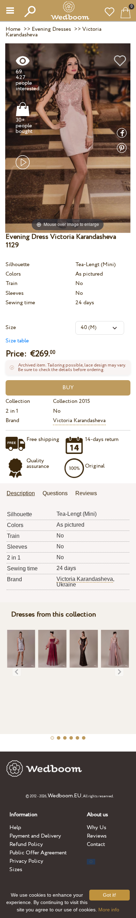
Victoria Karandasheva (79, 421)
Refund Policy (26, 844)
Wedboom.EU (65, 796)
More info (108, 909)
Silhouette (18, 264)
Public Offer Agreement (38, 853)
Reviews (97, 836)
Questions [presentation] (55, 493)
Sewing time (20, 302)
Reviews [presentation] (86, 493)
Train (11, 283)
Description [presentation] (21, 493)
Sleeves (15, 293)
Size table (17, 341)
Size (11, 327)
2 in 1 (12, 411)
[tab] (23, 494)
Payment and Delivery (35, 836)
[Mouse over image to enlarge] (67, 138)
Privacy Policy (26, 861)
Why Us (96, 828)
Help (15, 828)
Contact (96, 844)
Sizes (15, 870)
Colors (13, 274)
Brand (12, 420)
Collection (18, 401)
